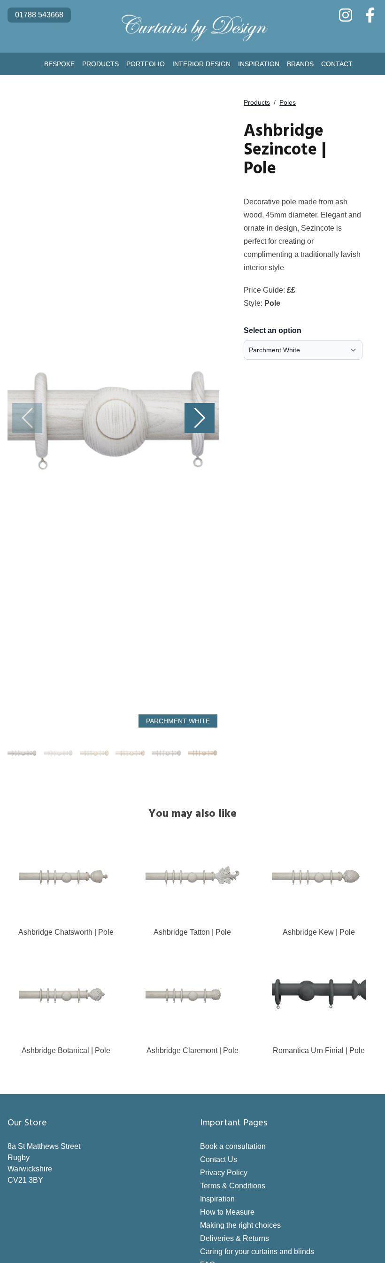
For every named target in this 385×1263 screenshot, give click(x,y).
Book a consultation (233, 1146)
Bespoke (59, 64)
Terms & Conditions (232, 1186)
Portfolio (145, 64)
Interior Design (201, 64)
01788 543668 (39, 15)
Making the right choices (240, 1225)
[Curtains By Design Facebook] (369, 15)
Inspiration (258, 64)
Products (100, 64)
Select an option (272, 330)
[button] (200, 418)
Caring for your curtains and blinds (257, 1251)
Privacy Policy (223, 1173)
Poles (287, 102)
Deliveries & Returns (234, 1238)
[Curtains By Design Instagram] (345, 15)
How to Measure (227, 1212)
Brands (300, 64)
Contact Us (218, 1159)
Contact (337, 64)
